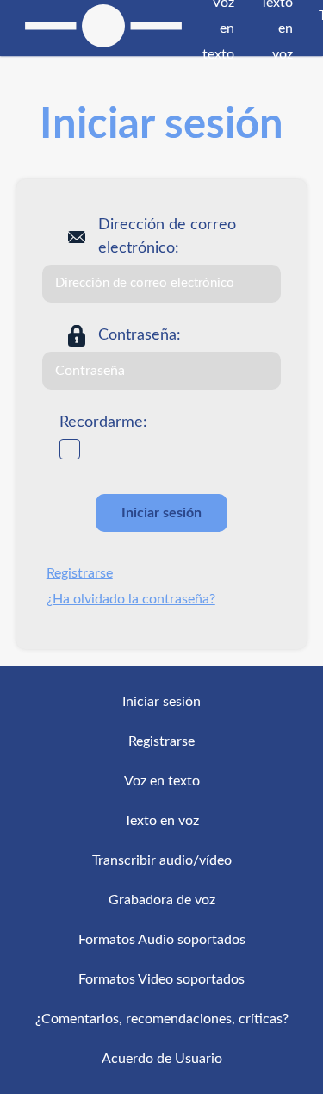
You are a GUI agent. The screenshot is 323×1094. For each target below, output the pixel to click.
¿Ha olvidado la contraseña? (131, 599)
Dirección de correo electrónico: (167, 236)
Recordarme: (103, 422)
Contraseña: (139, 335)
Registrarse (80, 573)
